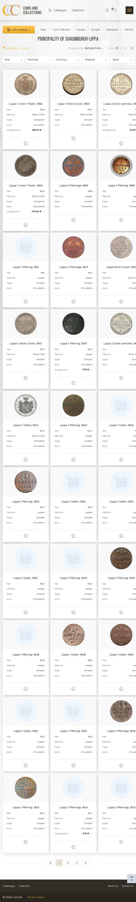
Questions (127, 885)
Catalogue (60, 10)
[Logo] (22, 10)
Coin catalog (19, 29)
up (131, 879)
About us (113, 885)
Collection (78, 10)
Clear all (24, 48)
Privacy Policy (36, 897)
